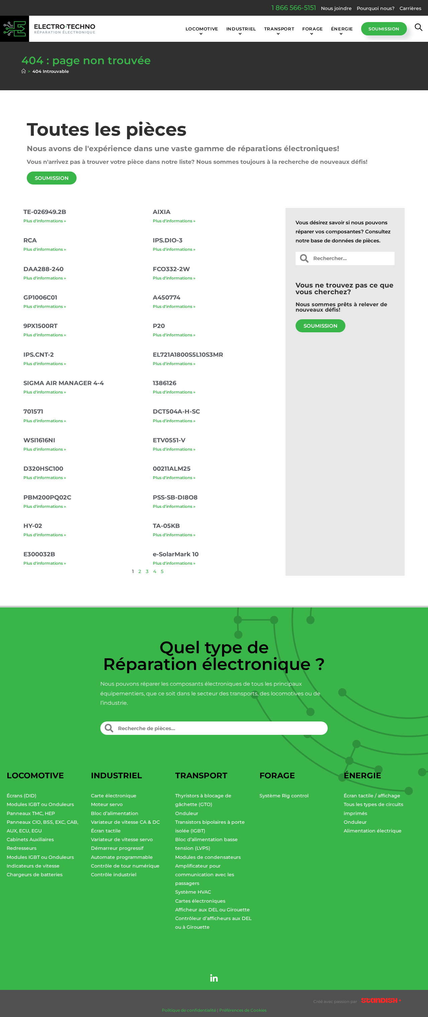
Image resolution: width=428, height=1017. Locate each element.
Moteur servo (107, 804)
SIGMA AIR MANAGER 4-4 (63, 383)
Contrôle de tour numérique (125, 866)
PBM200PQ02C (47, 497)
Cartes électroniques (200, 901)
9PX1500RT (40, 326)
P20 (159, 326)
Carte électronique (113, 796)
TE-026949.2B (44, 212)
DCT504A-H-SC (176, 411)
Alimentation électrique (373, 831)
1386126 (164, 383)
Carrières (410, 8)
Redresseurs (21, 848)
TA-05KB (166, 526)
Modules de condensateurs (208, 857)
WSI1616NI (39, 440)
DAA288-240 (43, 269)
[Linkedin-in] (214, 978)
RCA (30, 240)
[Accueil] (23, 71)
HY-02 (32, 526)
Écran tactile (106, 831)
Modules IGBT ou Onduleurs (40, 804)
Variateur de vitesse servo (122, 839)
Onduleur (186, 813)
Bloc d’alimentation (114, 813)
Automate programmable (122, 857)
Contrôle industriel (113, 875)
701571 (33, 411)
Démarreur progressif (117, 848)
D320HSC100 (43, 468)
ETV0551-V (169, 440)
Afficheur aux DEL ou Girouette (212, 910)
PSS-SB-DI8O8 (175, 497)
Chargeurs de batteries (35, 875)
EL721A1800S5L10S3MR (188, 354)
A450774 (166, 297)
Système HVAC (193, 892)
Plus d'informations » (44, 220)
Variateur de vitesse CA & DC (125, 822)
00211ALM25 (172, 468)
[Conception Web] (381, 1002)
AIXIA (162, 212)
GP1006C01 (40, 297)
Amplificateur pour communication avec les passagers (204, 874)
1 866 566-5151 (294, 8)
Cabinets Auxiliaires (30, 839)
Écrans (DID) (21, 796)
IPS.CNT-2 (38, 354)
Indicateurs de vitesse (33, 866)
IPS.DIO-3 (168, 240)
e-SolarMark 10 (176, 554)
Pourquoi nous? (376, 8)
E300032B (39, 554)
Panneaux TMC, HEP (31, 813)
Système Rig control (284, 796)
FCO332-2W (171, 269)
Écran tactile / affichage (372, 796)
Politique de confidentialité (189, 1010)
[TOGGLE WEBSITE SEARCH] (418, 29)
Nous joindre (336, 8)
